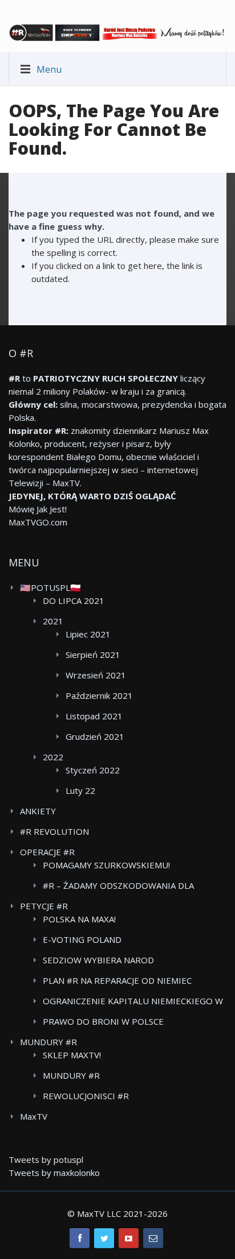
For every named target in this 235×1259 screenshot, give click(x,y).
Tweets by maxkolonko (54, 1172)
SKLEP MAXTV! (72, 1055)
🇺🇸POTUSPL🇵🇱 (50, 587)
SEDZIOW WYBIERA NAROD (98, 960)
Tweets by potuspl (46, 1159)
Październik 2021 (99, 695)
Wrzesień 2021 (96, 675)
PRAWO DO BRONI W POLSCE (103, 1021)
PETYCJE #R (44, 906)
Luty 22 (80, 790)
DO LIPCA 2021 (73, 600)
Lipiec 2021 (88, 634)
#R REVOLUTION (54, 831)
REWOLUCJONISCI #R (86, 1095)
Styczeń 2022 (93, 770)
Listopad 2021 (94, 716)
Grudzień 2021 (95, 736)
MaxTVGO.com (38, 522)
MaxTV (33, 1116)
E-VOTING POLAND (82, 939)
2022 (53, 757)
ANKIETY (38, 811)
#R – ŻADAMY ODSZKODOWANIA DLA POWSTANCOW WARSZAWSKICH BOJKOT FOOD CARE (126, 886)
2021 (53, 621)
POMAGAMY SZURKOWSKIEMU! (106, 865)
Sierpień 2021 (93, 654)
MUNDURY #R (48, 1041)
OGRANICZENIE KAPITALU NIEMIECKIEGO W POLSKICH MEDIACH (133, 1001)
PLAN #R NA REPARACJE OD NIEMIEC (117, 980)
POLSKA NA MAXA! (79, 919)
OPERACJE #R (47, 852)
